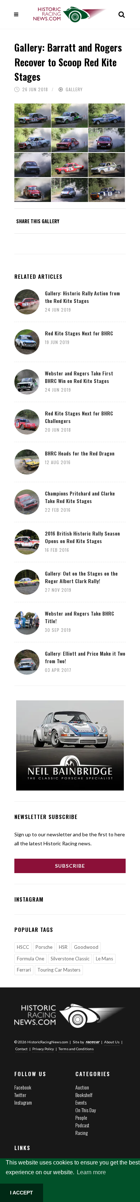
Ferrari (24, 970)
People (81, 1117)
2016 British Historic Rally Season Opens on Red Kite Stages (82, 537)
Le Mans (104, 958)
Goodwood (86, 947)
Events (81, 1102)
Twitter (20, 1094)
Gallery (74, 89)
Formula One (30, 958)
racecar (92, 1042)
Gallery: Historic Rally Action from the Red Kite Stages (82, 296)
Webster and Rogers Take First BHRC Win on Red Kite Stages (79, 376)
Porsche (44, 947)
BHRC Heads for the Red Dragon (80, 453)
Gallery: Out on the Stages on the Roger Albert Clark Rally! (81, 577)
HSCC (23, 947)
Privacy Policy (43, 1049)
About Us (112, 1042)
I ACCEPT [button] (21, 1193)
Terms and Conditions (76, 1049)
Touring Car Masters (58, 970)
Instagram (23, 1102)
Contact (21, 1049)
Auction (82, 1087)
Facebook (22, 1087)
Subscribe (70, 866)
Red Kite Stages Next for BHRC (79, 333)
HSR (63, 947)
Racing (81, 1132)
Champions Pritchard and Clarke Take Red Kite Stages (80, 497)
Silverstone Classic (70, 958)
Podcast (82, 1125)
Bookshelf (83, 1094)
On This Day (85, 1110)
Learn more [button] (91, 1172)
